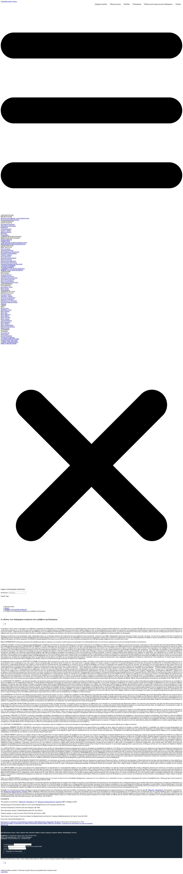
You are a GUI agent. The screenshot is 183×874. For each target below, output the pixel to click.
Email (6, 846)
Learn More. (4, 872)
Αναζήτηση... (5, 592)
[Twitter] (5, 624)
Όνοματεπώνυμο (9, 844)
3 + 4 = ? (6, 848)
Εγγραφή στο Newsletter (14, 851)
